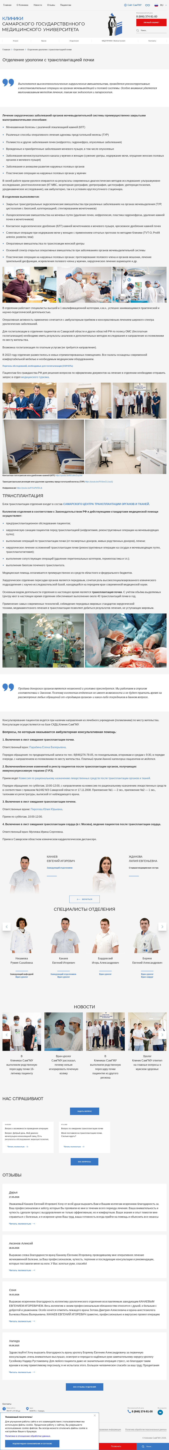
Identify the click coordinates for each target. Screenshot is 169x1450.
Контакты (152, 41)
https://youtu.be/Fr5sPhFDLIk (29, 488)
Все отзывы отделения (84, 1387)
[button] (6, 927)
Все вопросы (84, 1162)
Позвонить (116, 1446)
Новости (38, 5)
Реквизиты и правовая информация (104, 1429)
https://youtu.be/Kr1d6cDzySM (68, 475)
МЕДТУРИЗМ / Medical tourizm (113, 41)
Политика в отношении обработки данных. (28, 1436)
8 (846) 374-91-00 (146, 16)
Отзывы (51, 5)
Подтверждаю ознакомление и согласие (32, 1444)
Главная (7, 5)
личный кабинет (151, 22)
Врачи (43, 41)
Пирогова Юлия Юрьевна (46, 809)
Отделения (74, 41)
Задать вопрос (84, 1111)
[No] (94, 1415)
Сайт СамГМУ (134, 5)
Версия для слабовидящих (147, 5)
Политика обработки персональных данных (146, 1429)
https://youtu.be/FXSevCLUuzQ (99, 482)
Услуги (15, 41)
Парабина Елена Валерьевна (47, 747)
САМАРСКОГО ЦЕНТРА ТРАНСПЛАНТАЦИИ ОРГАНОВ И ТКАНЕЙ (106, 504)
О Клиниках (22, 5)
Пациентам (65, 5)
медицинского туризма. (35, 377)
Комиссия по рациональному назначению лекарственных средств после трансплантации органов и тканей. (85, 778)
